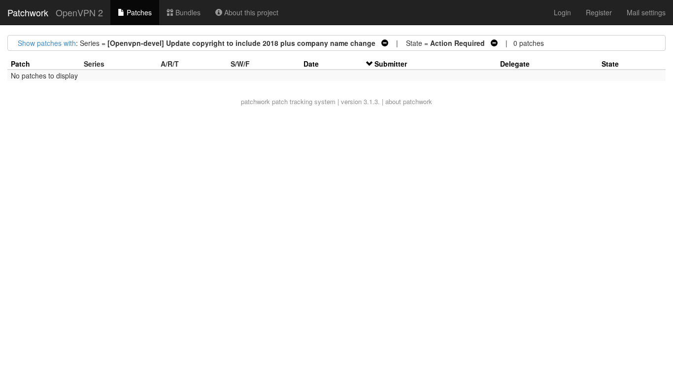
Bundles (187, 12)
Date (311, 64)
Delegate (515, 64)
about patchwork (408, 101)
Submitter (390, 64)
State (610, 64)
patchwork (255, 101)
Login (562, 12)
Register (599, 12)
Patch (20, 64)
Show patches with (47, 43)
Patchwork (27, 12)
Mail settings (646, 12)
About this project (250, 12)
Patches (138, 12)
